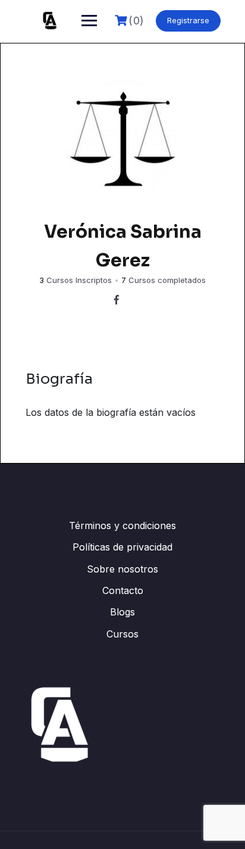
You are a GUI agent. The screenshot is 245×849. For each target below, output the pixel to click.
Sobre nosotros (122, 569)
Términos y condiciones (122, 525)
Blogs (122, 612)
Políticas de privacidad (122, 547)
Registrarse (188, 20)
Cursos (122, 634)
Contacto (122, 590)
